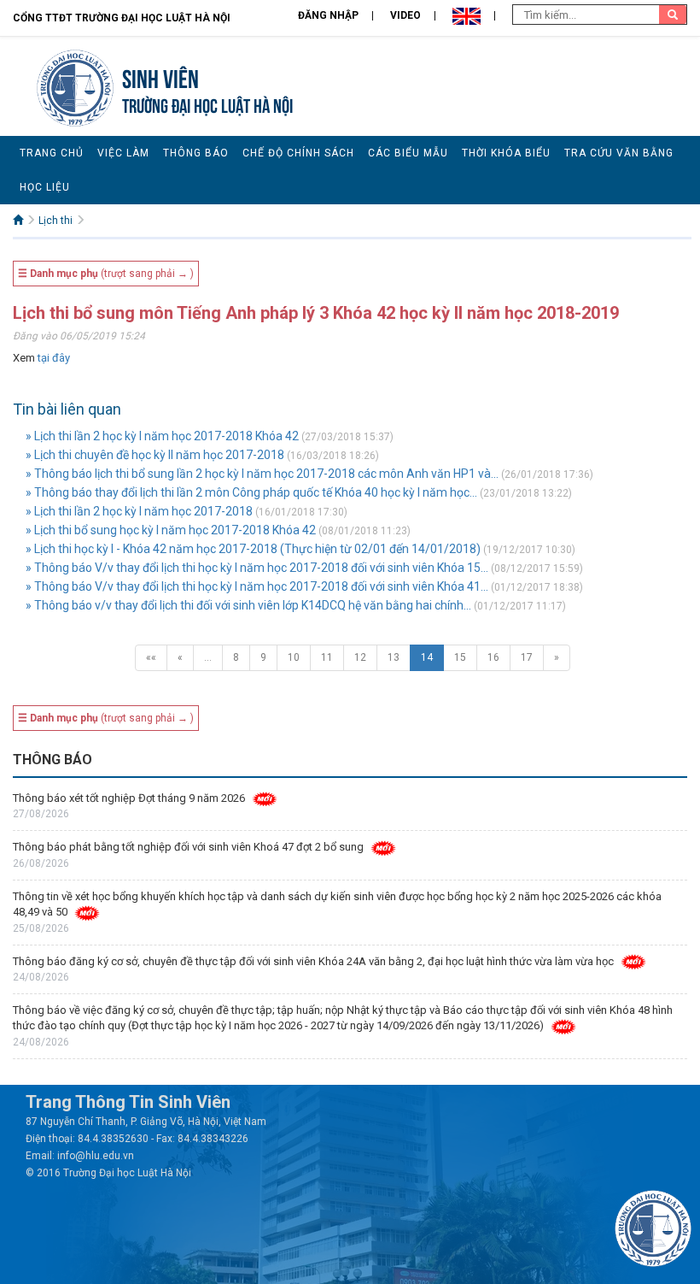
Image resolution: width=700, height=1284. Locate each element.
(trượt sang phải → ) (106, 274)
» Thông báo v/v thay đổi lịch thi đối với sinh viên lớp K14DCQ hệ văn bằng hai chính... (248, 605)
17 (527, 657)
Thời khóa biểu (506, 153)
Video (405, 15)
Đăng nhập (328, 15)
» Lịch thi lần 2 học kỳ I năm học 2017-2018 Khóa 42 (162, 436)
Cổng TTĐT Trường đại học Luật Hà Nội (121, 18)
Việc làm (123, 153)
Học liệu (45, 187)
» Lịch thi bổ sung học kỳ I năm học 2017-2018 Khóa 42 (171, 530)
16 (493, 657)
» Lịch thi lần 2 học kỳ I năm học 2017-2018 (139, 511)
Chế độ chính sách (298, 153)
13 (394, 657)
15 (460, 657)
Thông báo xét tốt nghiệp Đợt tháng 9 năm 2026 (129, 798)
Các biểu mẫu (408, 153)
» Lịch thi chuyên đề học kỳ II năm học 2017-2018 (155, 455)
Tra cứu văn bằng (619, 153)
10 (294, 657)
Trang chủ (52, 153)
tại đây (54, 357)
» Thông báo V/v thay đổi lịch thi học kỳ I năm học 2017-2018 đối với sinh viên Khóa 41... (257, 586)
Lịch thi (55, 221)
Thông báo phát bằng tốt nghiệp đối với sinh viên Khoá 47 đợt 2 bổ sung (188, 846)
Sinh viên (160, 76)
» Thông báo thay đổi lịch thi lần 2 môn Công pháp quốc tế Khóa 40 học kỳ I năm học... (251, 492)
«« (151, 657)
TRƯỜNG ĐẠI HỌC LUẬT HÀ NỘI (207, 103)
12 (360, 657)
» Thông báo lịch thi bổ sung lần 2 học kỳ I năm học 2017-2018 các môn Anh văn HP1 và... (262, 473)
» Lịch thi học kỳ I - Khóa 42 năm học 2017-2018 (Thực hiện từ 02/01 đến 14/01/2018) (253, 549)
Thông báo (196, 153)
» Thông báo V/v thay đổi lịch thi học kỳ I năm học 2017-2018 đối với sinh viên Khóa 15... (257, 567)
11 (327, 657)
